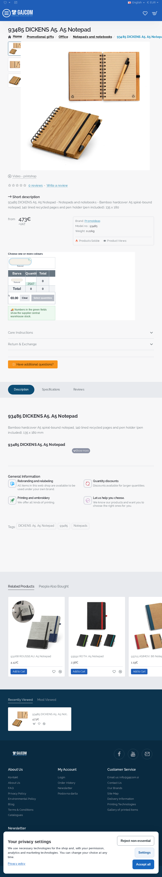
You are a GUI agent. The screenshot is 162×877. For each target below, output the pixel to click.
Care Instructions (20, 333)
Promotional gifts (40, 37)
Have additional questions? (35, 364)
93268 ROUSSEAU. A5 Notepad (31, 656)
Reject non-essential (136, 840)
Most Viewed (46, 700)
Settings (144, 852)
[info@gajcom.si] (16, 2)
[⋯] (7, 2)
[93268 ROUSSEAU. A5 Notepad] (36, 625)
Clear (25, 298)
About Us (15, 770)
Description (21, 389)
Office (63, 37)
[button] (15, 43)
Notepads (81, 525)
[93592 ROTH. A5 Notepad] (97, 625)
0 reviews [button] (35, 185)
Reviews (78, 389)
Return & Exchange (22, 344)
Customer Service (121, 770)
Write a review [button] (57, 185)
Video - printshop (24, 176)
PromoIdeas (92, 221)
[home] (15, 36)
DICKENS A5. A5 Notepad (36, 525)
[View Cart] (154, 13)
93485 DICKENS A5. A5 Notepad (50, 714)
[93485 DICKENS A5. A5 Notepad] (20, 719)
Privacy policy (16, 863)
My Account (67, 770)
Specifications (51, 389)
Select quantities (43, 298)
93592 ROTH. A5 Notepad (87, 656)
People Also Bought (54, 586)
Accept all (143, 864)
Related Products (21, 586)
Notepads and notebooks (92, 37)
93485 (64, 525)
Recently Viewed (20, 700)
